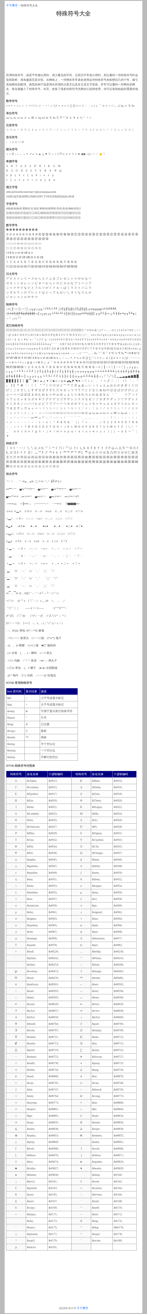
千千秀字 (12, 5)
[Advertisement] (73, 45)
